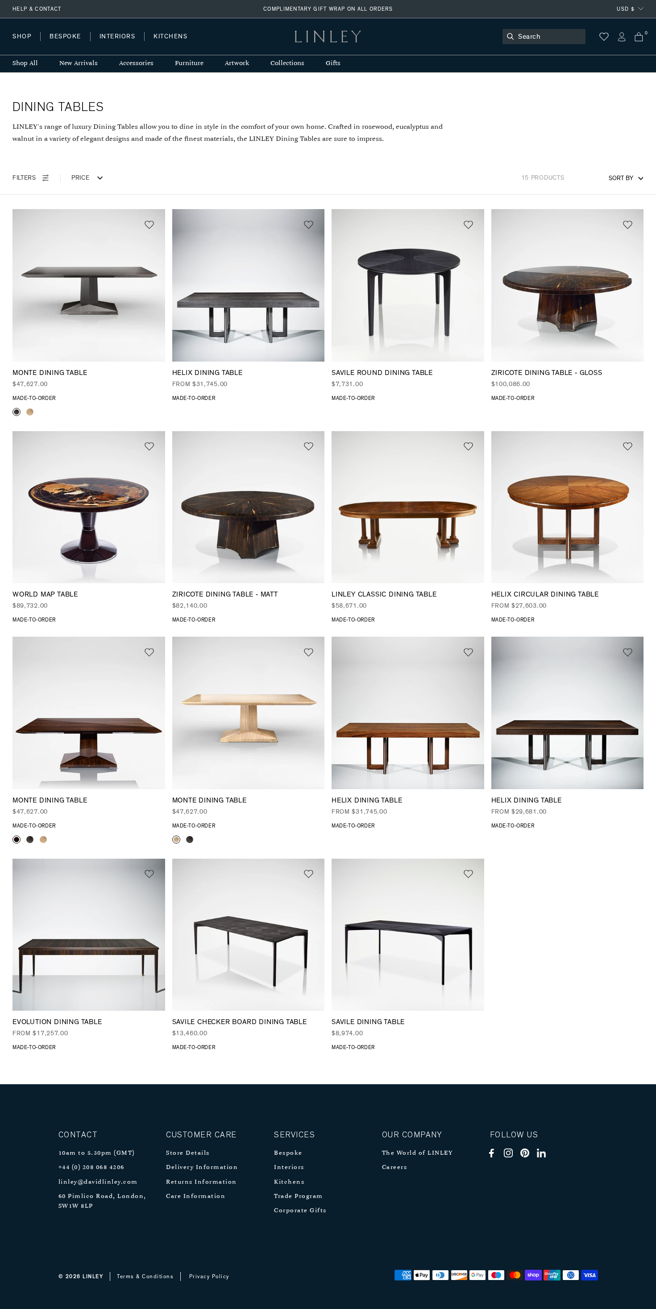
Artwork (237, 63)
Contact (210, 45)
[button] (149, 225)
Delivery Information (202, 1167)
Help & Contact (37, 9)
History (118, 45)
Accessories (136, 63)
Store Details (188, 1153)
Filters (24, 178)
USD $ (626, 9)
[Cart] (639, 36)
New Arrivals (78, 63)
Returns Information (201, 1182)
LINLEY (93, 1276)
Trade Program (298, 1196)
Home (21, 45)
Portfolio (164, 45)
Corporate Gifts (300, 1210)
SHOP (21, 36)
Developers (68, 45)
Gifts (333, 63)
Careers (394, 1167)
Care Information (195, 1196)
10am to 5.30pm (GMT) (96, 1153)
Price (80, 178)
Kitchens (289, 1182)
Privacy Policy (209, 1276)
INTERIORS (118, 36)
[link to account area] (621, 36)
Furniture (189, 63)
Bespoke (288, 1153)
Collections (287, 63)
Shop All (25, 63)
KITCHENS (170, 36)
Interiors (289, 1167)
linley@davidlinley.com (98, 1182)
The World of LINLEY (417, 1153)
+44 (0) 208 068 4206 (91, 1167)
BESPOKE (65, 36)
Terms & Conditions (145, 1276)
